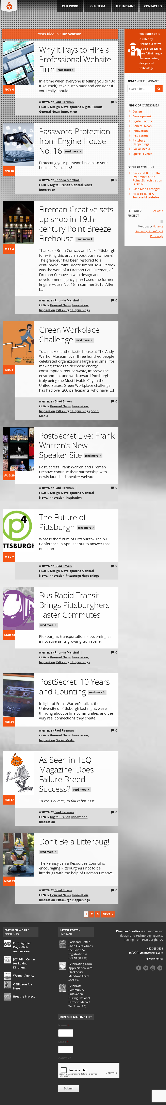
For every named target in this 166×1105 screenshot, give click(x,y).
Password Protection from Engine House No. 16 (74, 141)
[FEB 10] (18, 144)
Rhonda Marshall (67, 180)
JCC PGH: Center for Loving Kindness (24, 963)
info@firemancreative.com (146, 952)
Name (63, 1025)
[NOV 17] (18, 855)
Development (71, 107)
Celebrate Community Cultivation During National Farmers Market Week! (79, 996)
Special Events (142, 154)
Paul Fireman (64, 102)
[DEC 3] (18, 343)
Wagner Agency (23, 975)
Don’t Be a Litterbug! (74, 845)
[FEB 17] (18, 773)
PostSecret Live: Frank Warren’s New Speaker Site (76, 445)
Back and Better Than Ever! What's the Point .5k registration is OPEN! (147, 178)
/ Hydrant (70, 932)
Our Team (97, 6)
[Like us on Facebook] (138, 969)
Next (107, 914)
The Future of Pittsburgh (65, 522)
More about (149, 231)
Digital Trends (92, 107)
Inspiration (47, 310)
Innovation (69, 111)
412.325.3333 (155, 948)
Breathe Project (24, 996)
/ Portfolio (16, 932)
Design (55, 107)
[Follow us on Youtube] (152, 969)
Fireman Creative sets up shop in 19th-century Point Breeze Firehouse (76, 224)
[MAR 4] (18, 222)
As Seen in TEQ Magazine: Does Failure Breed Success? (66, 774)
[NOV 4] (18, 63)
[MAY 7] (18, 530)
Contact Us (153, 6)
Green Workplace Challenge (69, 334)
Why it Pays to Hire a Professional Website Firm (75, 59)
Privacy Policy (154, 958)
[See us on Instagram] (159, 969)
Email (63, 1042)
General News (49, 111)
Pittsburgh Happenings (73, 310)
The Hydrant (125, 6)
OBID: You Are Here (22, 986)
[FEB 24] (18, 695)
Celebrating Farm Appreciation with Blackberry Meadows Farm (80, 972)
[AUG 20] (18, 449)
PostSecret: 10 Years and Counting (74, 686)
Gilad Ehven (63, 401)
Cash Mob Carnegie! (146, 189)
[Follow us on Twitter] (145, 969)
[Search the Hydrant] (159, 88)
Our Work (70, 6)
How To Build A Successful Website (146, 195)
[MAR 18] (18, 608)
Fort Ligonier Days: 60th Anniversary (22, 947)
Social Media (65, 740)
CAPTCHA (65, 1058)
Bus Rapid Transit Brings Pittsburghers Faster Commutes (74, 608)
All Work (158, 210)
